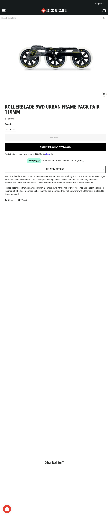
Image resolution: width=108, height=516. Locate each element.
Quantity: (9, 124)
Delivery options (55, 169)
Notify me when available (55, 147)
